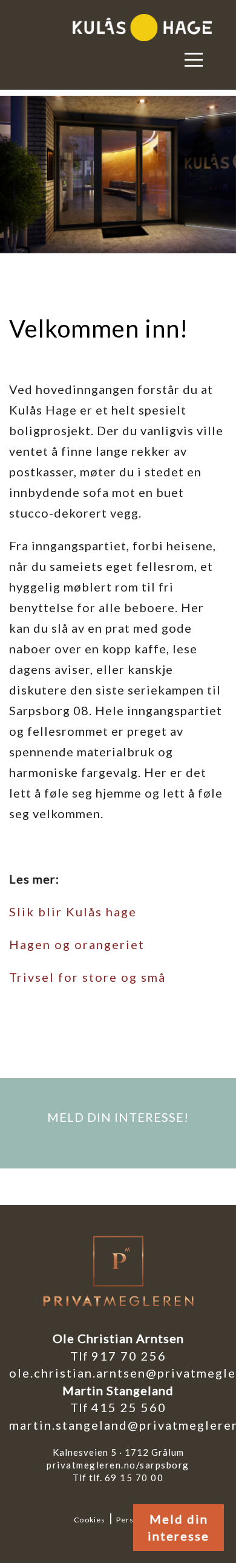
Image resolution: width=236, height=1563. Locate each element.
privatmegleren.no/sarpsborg (118, 1464)
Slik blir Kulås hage (73, 911)
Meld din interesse (178, 1527)
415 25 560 (128, 1407)
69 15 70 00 (134, 1477)
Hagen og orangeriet (77, 944)
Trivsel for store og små (87, 977)
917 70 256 (128, 1355)
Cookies (89, 1519)
